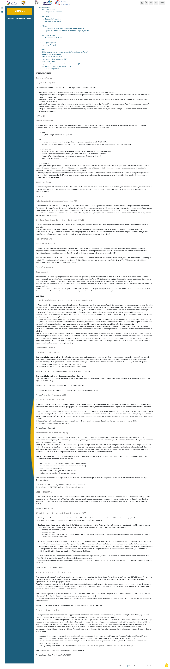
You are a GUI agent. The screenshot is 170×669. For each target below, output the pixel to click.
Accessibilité (144, 666)
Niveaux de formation (52, 19)
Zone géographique (49, 42)
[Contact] (156, 3)
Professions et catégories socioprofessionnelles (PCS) (64, 28)
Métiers (44, 26)
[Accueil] (142, 3)
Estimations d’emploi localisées (53, 57)
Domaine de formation (52, 21)
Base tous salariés (48, 61)
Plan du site (123, 666)
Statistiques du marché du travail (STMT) (57, 66)
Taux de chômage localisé (51, 68)
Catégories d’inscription (53, 12)
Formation (45, 16)
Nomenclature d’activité (53, 38)
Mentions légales (133, 666)
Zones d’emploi (50, 45)
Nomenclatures (44, 7)
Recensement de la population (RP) (54, 59)
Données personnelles (157, 666)
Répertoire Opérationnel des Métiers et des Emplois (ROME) (66, 31)
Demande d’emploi (48, 9)
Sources (42, 50)
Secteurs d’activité (48, 35)
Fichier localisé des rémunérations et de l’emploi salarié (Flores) (65, 52)
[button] (2, 8)
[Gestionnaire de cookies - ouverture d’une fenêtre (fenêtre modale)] (166, 665)
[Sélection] (146, 3)
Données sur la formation (51, 54)
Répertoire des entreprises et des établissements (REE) (62, 64)
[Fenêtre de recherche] (151, 3)
